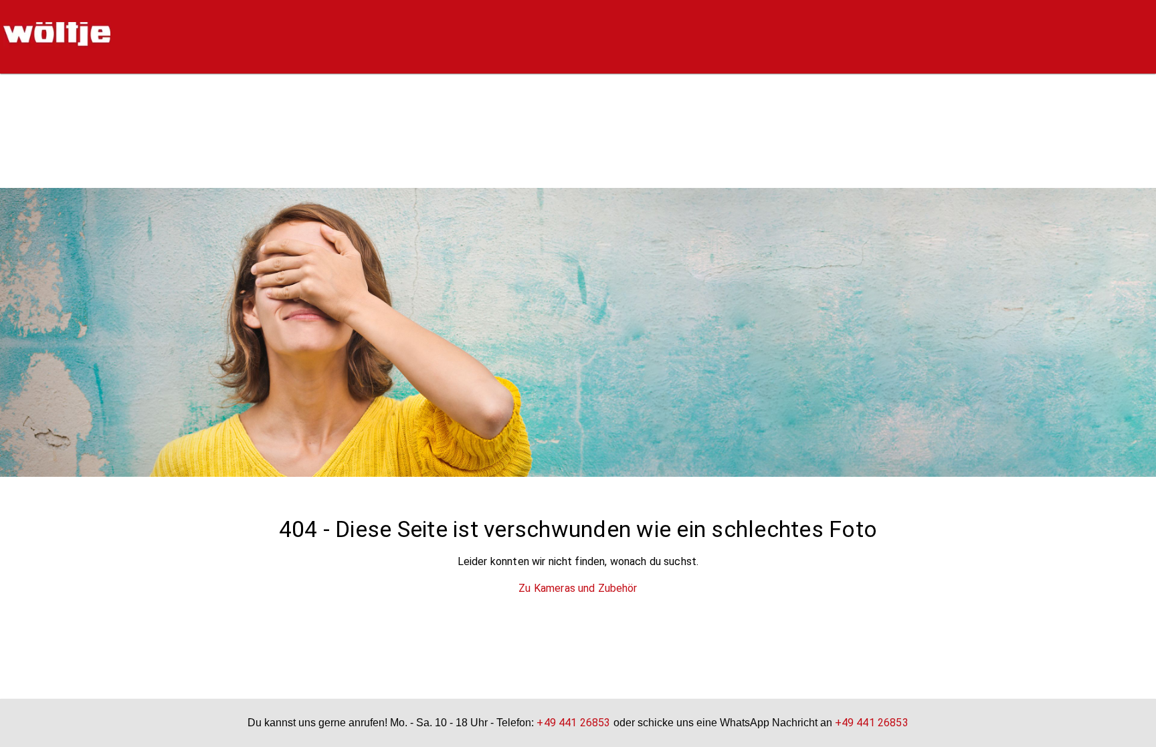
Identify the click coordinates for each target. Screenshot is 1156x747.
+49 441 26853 (573, 722)
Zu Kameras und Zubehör (577, 588)
